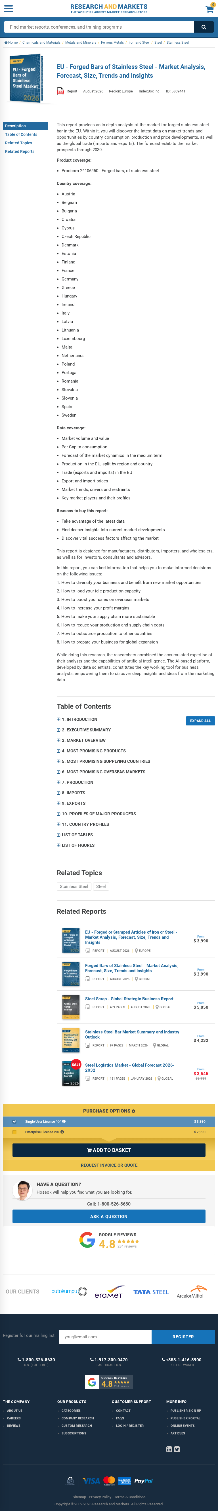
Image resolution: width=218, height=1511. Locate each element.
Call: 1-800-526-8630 (109, 1204)
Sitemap (79, 1497)
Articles (178, 1433)
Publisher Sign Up (186, 1411)
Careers (14, 1418)
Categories (71, 1411)
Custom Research (77, 1426)
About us (15, 1411)
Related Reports (19, 151)
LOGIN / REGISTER (130, 1426)
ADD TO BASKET (109, 1150)
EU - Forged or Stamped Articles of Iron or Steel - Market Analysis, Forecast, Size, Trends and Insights (131, 937)
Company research (78, 1418)
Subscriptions (74, 1433)
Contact (123, 1411)
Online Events (183, 1426)
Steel (101, 886)
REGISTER (183, 1336)
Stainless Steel (74, 886)
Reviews (13, 1426)
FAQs (120, 1418)
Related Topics (18, 143)
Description (15, 126)
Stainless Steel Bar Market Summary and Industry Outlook (132, 1034)
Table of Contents (21, 134)
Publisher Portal (185, 1418)
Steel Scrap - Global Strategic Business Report (129, 998)
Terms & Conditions (130, 1497)
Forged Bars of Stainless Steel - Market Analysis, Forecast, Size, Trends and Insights (132, 968)
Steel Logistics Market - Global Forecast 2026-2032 (130, 1068)
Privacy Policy (100, 1497)
